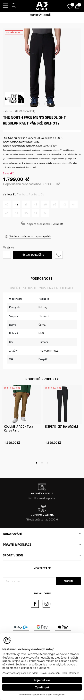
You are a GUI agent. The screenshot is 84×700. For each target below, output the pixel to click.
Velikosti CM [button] (38, 194)
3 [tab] (45, 104)
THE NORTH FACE (48, 350)
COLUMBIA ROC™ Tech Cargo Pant (18, 428)
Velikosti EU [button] (9, 194)
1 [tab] (34, 104)
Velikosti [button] (23, 194)
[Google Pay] (42, 627)
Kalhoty (7, 111)
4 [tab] (50, 104)
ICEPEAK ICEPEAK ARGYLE (61, 427)
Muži (41, 333)
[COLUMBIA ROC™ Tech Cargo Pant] (21, 404)
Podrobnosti (42, 278)
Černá (42, 325)
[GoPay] (21, 627)
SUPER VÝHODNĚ (42, 15)
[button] (59, 255)
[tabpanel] (42, 67)
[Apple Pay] (63, 627)
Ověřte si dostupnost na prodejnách (30, 236)
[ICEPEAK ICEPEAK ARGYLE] (62, 404)
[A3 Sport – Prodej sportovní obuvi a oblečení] (42, 5)
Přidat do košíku (32, 255)
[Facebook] (35, 604)
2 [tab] (39, 104)
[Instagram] (46, 604)
